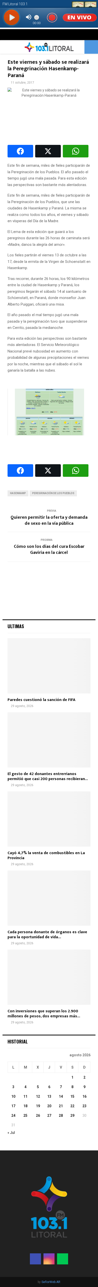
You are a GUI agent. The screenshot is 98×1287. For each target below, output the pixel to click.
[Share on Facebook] (20, 151)
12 (38, 1096)
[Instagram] (49, 1258)
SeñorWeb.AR (50, 1282)
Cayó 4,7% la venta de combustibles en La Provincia (46, 855)
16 (84, 1096)
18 (25, 1106)
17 (13, 1106)
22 (72, 1106)
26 (38, 1116)
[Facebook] (35, 1258)
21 (61, 1106)
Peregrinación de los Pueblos (53, 493)
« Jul (11, 1133)
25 (25, 1116)
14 (61, 1096)
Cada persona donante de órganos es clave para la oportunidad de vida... (47, 935)
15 (72, 1096)
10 (13, 1096)
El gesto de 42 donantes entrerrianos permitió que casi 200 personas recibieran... (48, 776)
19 (38, 1106)
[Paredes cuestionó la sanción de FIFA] (49, 665)
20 (49, 1106)
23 (84, 1106)
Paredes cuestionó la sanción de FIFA (41, 699)
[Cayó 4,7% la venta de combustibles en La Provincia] (49, 819)
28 (61, 1116)
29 (72, 1116)
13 (49, 1096)
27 (49, 1116)
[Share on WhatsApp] (75, 151)
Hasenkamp (18, 493)
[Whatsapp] (62, 1258)
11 (25, 1096)
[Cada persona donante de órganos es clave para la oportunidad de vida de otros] (49, 898)
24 (13, 1116)
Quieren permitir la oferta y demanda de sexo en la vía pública (49, 520)
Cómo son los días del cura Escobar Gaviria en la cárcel (49, 549)
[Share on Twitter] (48, 151)
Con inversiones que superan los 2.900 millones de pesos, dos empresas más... (44, 1014)
